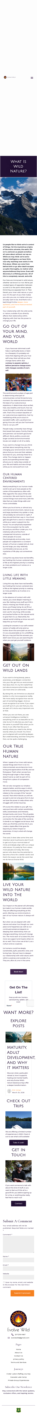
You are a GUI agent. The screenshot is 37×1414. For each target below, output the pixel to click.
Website (6, 1274)
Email (6, 1265)
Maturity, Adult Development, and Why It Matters (21, 1057)
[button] (32, 78)
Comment (7, 1235)
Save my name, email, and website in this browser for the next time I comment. (18, 1284)
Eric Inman (16, 1090)
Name (6, 1256)
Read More (10, 1087)
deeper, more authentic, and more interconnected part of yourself (17, 304)
